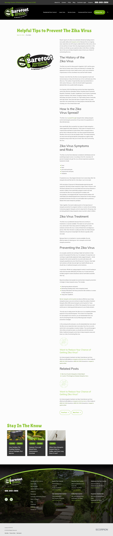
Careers (64, 2)
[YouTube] (11, 499)
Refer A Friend (34, 499)
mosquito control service (79, 359)
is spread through (71, 118)
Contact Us (98, 12)
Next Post (76, 412)
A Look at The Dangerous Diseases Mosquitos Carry (74, 376)
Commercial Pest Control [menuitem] (85, 12)
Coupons (90, 2)
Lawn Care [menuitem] (62, 12)
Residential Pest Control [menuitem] (49, 12)
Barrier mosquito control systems (68, 299)
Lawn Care (33, 483)
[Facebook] (6, 499)
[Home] (17, 12)
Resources (33, 494)
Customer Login (81, 2)
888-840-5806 (101, 2)
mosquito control (75, 42)
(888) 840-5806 (64, 361)
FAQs (69, 2)
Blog (74, 2)
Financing (33, 504)
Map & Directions (56, 489)
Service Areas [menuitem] (71, 12)
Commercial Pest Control (37, 489)
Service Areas (34, 486)
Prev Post (64, 412)
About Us (57, 2)
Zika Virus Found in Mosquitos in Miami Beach (73, 374)
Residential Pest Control (37, 481)
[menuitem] (7, 533)
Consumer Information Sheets (38, 496)
